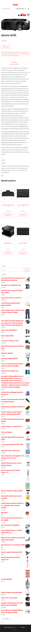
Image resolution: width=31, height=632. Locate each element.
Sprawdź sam (6, 47)
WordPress (17, 627)
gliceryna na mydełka (10, 54)
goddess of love (17, 54)
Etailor (15, 4)
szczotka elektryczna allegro (6, 55)
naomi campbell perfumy (24, 54)
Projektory (14, 52)
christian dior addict (21, 52)
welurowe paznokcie (15, 55)
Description (14, 63)
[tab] (15, 63)
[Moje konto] (19, 15)
